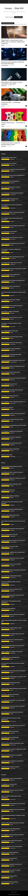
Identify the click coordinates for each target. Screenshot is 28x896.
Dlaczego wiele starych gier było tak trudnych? (13, 706)
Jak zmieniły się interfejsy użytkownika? (11, 354)
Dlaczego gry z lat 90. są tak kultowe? (10, 286)
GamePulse (12, 319)
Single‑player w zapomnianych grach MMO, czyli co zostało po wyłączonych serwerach (13, 41)
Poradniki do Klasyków (5, 59)
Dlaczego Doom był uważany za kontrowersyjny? (13, 670)
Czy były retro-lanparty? (7, 407)
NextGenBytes (12, 200)
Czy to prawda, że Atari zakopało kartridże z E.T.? (13, 401)
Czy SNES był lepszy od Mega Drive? (10, 657)
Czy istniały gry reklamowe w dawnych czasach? (13, 478)
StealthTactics (12, 585)
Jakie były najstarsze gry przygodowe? (11, 348)
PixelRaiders (12, 785)
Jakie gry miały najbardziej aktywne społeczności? (14, 688)
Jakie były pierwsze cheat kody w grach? (11, 443)
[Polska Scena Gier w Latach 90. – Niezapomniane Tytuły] (14, 135)
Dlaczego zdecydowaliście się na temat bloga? (13, 809)
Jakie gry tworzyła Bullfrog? (8, 608)
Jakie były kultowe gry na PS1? (9, 157)
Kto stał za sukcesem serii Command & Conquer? (13, 378)
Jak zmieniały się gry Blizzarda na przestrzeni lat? (13, 425)
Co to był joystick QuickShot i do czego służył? (13, 700)
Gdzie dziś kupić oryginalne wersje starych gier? (13, 169)
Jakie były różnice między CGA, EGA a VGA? (12, 419)
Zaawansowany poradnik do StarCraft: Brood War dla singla (12, 62)
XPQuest (11, 301)
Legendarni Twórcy (5, 120)
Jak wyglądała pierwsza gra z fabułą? (10, 299)
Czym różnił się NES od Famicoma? (10, 731)
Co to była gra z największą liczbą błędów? (12, 431)
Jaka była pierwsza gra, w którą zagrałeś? (11, 778)
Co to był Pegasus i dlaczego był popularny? (12, 193)
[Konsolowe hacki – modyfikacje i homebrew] (14, 94)
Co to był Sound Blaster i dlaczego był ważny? (12, 212)
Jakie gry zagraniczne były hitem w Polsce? (12, 237)
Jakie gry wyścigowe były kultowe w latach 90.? (13, 725)
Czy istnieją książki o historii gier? (9, 330)
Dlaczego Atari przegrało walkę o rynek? (11, 627)
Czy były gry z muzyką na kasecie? (9, 395)
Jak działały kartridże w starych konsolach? (12, 472)
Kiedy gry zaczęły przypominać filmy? (10, 682)
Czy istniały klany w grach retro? (9, 384)
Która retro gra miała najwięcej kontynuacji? (12, 712)
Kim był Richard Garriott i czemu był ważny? (12, 639)
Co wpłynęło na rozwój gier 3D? (9, 784)
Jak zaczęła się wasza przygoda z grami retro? (13, 225)
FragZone (3, 45)
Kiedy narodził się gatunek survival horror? (11, 864)
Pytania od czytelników (5, 159)
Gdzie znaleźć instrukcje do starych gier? (11, 342)
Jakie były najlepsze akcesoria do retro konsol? (13, 803)
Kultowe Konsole (4, 100)
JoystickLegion (12, 264)
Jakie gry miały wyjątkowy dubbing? (10, 496)
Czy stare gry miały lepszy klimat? (9, 882)
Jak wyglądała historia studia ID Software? (12, 305)
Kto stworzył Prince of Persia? (9, 163)
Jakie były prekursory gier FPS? (9, 876)
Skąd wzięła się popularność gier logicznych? (12, 528)
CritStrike (11, 252)
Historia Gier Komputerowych (6, 140)
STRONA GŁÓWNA (18, 17)
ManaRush (12, 176)
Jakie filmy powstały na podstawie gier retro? (12, 256)
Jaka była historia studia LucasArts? (10, 766)
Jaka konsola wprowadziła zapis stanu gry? (12, 389)
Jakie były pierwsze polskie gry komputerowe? (13, 280)
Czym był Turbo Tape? (7, 454)
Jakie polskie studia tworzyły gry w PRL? (11, 484)
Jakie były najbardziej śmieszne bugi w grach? (12, 645)
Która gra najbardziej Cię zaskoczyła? (10, 372)
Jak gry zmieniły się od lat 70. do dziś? (11, 870)
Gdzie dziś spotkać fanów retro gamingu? (11, 755)
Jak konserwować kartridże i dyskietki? (11, 437)
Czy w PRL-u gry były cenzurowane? (10, 694)
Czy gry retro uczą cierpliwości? (9, 858)
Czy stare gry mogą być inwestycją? (10, 449)
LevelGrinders (12, 516)
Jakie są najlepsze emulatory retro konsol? (12, 651)
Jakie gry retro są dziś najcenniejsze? (10, 828)
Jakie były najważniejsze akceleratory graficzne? (13, 570)
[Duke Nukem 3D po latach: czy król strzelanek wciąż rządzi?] (14, 74)
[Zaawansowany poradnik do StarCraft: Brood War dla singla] (14, 54)
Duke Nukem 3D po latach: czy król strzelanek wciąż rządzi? (11, 83)
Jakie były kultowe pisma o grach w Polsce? (12, 790)
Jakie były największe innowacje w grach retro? (13, 360)
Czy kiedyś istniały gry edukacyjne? (10, 737)
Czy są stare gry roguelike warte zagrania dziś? (13, 552)
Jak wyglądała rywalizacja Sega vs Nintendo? (12, 834)
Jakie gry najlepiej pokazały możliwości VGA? (12, 595)
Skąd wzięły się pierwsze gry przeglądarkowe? (13, 175)
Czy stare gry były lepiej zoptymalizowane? (12, 509)
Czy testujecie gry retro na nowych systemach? (13, 413)
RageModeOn (3, 146)
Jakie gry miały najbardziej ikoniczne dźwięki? (12, 822)
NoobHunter (12, 221)
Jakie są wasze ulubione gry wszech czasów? (12, 558)
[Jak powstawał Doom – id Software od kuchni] (14, 115)
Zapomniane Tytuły (5, 37)
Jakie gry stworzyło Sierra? (8, 490)
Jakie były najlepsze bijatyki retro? (10, 198)
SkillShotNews (12, 356)
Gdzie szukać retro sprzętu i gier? (9, 546)
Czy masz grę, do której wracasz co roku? (11, 317)
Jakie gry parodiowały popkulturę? (10, 852)
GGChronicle (12, 159)
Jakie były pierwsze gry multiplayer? (10, 181)
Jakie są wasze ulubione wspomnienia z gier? (12, 743)
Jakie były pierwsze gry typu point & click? (12, 336)
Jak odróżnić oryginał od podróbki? (10, 311)
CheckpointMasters (4, 65)
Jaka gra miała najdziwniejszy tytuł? (10, 515)
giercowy (2, 105)
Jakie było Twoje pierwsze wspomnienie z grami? (13, 268)
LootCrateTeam (12, 208)
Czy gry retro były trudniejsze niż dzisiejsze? (12, 761)
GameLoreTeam (13, 194)
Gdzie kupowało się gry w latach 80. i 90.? (11, 589)
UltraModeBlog (12, 456)
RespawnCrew (12, 165)
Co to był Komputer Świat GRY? (9, 231)
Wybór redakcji (14, 892)
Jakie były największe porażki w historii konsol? (13, 540)
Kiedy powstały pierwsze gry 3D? (9, 534)
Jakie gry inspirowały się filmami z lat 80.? (11, 466)
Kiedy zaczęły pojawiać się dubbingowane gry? (13, 366)
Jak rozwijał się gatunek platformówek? (11, 575)
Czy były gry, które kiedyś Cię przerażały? (11, 840)
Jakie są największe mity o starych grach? (11, 846)
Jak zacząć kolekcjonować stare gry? (10, 187)
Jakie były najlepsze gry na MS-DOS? (10, 274)
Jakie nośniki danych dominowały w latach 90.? (13, 243)
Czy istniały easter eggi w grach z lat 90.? (11, 262)
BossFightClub (3, 85)
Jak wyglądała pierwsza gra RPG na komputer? (13, 614)
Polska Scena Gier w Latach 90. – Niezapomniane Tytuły (11, 143)
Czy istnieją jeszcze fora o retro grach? (11, 564)
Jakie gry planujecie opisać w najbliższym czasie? (13, 749)
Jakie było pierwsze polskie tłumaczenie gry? (12, 633)
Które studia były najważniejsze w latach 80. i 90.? (13, 676)
